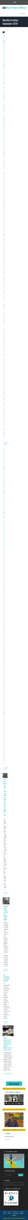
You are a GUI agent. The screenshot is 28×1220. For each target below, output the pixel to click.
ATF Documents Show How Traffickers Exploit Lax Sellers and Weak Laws (5, 798)
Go (20, 1175)
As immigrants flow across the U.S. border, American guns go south (4, 88)
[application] (14, 1099)
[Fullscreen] (21, 1103)
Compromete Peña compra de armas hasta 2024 (6, 913)
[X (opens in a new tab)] (13, 2)
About (4, 1212)
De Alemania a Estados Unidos (7, 978)
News (9, 1212)
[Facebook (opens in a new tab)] (15, 2)
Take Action (16, 1213)
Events (9, 1213)
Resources (15, 1212)
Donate (21, 1212)
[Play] (6, 1103)
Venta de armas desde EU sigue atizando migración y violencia (4, 499)
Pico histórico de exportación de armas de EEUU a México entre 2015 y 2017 (8, 1044)
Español (14, 1215)
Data (4, 1213)
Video (21, 1213)
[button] (14, 1100)
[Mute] (19, 1103)
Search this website (9, 1136)
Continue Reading (6, 444)
